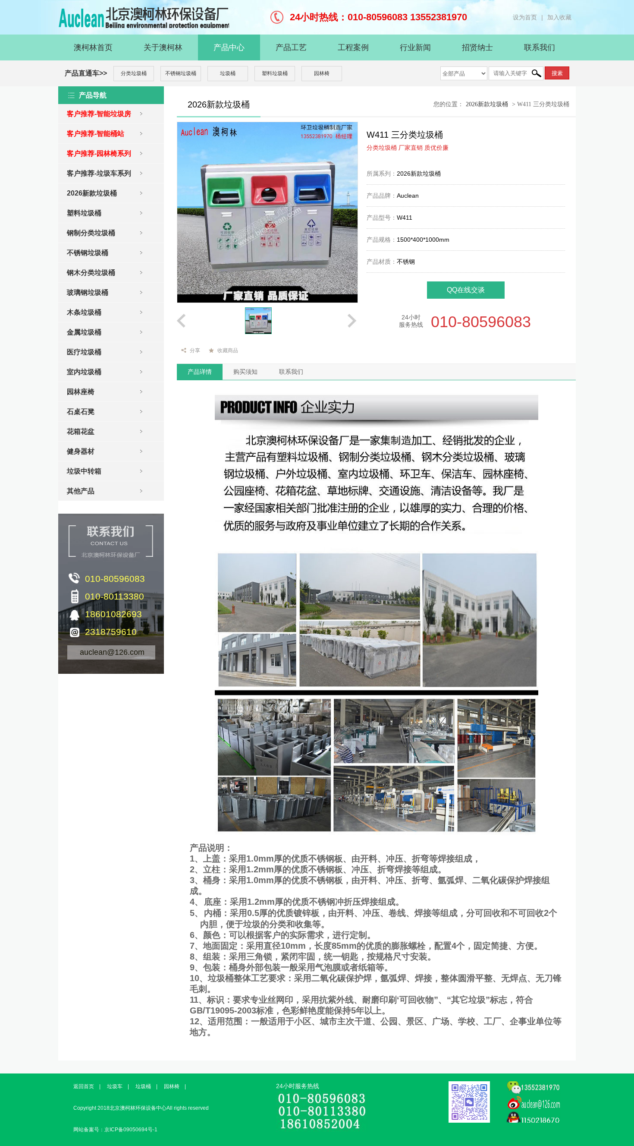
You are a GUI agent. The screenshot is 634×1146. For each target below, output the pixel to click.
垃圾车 (114, 1086)
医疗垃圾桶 (84, 352)
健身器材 (80, 451)
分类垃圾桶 (134, 73)
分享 (195, 350)
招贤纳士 (477, 47)
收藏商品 (227, 350)
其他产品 (80, 491)
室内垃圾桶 (84, 372)
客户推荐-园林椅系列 (99, 153)
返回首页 (83, 1086)
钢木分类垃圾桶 (91, 272)
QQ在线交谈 (466, 290)
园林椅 (322, 73)
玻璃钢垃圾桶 (87, 292)
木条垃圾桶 (84, 312)
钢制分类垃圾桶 (91, 233)
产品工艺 (291, 47)
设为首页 (525, 17)
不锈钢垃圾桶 (180, 73)
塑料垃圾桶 (275, 73)
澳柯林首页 (93, 47)
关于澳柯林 (163, 47)
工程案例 (353, 47)
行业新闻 (415, 47)
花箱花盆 (80, 431)
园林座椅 (80, 391)
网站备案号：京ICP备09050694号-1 (115, 1130)
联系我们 (539, 47)
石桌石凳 (80, 411)
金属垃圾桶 (84, 332)
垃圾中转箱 (84, 471)
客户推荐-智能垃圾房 (99, 113)
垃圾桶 (227, 73)
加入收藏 (559, 17)
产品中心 (229, 47)
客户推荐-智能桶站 (95, 133)
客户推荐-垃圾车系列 (99, 173)
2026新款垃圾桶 (92, 193)
